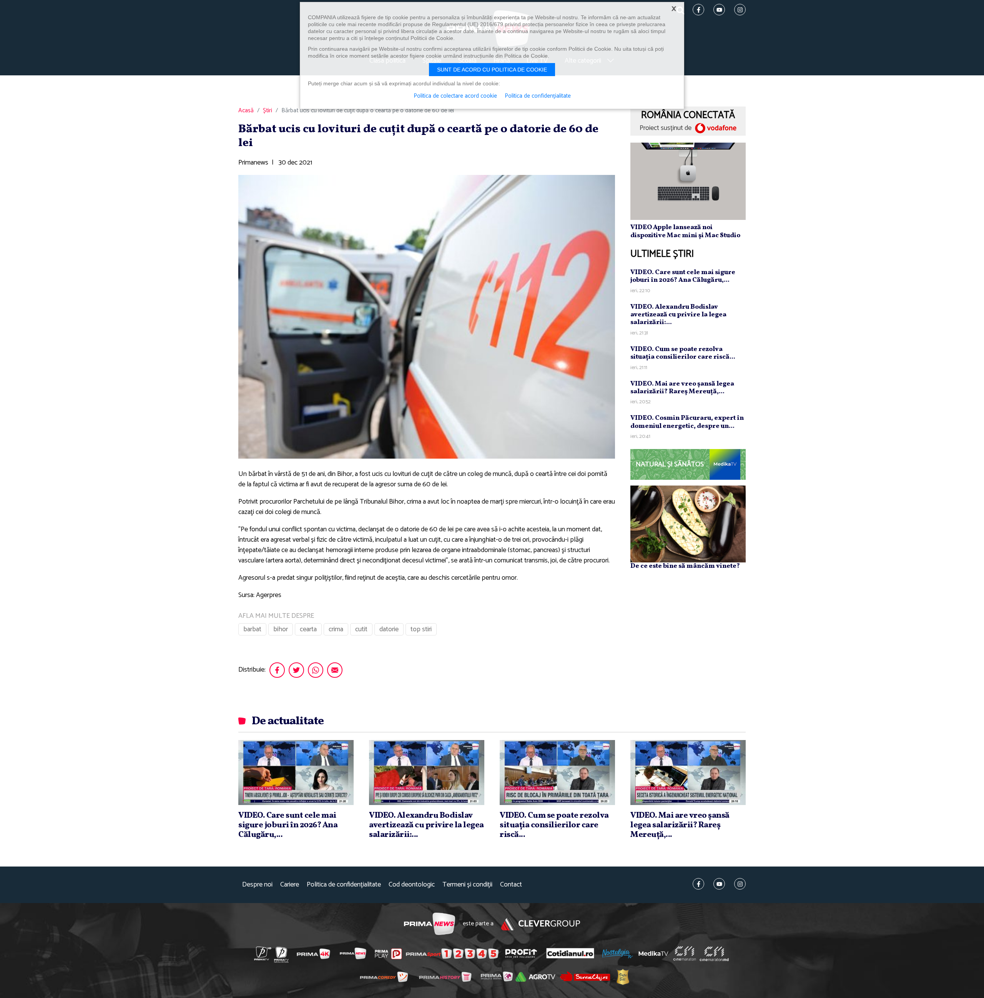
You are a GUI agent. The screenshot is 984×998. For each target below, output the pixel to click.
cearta (308, 629)
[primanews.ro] (353, 953)
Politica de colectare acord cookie (455, 96)
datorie (389, 629)
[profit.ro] (521, 953)
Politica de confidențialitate (344, 885)
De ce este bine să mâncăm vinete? (685, 566)
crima (336, 629)
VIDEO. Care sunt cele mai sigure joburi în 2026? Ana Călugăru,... (682, 276)
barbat (252, 629)
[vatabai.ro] (623, 976)
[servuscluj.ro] (585, 976)
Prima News (429, 924)
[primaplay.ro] (388, 954)
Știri (267, 111)
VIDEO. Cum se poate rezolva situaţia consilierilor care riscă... (682, 353)
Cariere (289, 885)
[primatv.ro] (262, 953)
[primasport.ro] (452, 953)
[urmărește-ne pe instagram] (740, 884)
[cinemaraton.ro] (684, 953)
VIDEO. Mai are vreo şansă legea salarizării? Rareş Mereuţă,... (682, 387)
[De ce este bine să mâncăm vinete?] (688, 523)
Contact (511, 885)
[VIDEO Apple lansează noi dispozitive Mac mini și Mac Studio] (688, 181)
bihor (280, 629)
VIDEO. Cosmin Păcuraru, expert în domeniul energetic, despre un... (687, 422)
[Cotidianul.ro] (570, 953)
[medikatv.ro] (653, 953)
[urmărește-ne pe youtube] (719, 884)
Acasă (246, 111)
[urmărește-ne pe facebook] (698, 884)
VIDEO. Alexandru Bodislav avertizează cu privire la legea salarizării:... (678, 315)
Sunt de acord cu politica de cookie (492, 70)
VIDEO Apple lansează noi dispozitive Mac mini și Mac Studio (685, 231)
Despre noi (257, 885)
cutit (361, 629)
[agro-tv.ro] (536, 977)
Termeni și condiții (467, 885)
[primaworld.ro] (497, 976)
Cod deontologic (412, 885)
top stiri (421, 629)
